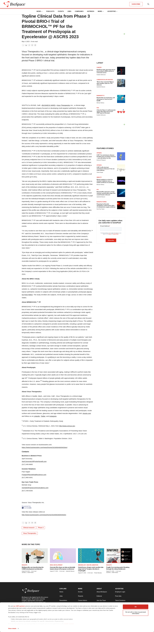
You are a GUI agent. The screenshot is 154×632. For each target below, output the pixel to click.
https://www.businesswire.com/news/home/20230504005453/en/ (44, 447)
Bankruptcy (101, 95)
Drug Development (56, 565)
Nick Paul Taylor (100, 209)
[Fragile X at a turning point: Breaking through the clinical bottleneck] (119, 555)
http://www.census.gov (67, 426)
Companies (79, 11)
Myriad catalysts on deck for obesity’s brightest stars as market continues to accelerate (105, 181)
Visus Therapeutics (63, 105)
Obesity (99, 177)
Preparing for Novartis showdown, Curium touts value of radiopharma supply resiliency (106, 205)
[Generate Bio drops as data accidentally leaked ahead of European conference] (63, 555)
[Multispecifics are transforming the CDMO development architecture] (35, 555)
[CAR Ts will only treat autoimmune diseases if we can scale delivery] (121, 168)
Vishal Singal (100, 172)
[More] (42, 11)
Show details (12, 628)
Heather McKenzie (101, 74)
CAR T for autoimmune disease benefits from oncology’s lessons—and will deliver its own (106, 156)
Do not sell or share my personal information (135, 612)
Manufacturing (102, 201)
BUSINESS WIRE (48, 105)
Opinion (99, 153)
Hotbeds (90, 11)
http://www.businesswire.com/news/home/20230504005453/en (44, 515)
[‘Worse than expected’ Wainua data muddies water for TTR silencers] (121, 83)
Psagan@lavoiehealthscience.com (34, 475)
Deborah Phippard (101, 160)
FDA (98, 107)
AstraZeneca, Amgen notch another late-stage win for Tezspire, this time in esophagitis (91, 569)
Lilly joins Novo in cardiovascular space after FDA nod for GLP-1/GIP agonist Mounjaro (106, 111)
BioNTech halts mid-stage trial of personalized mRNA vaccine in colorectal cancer (106, 71)
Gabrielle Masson (101, 87)
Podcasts (50, 11)
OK (136, 607)
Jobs (69, 11)
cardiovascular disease (105, 79)
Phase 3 (40, 527)
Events (61, 11)
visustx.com (87, 413)
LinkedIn (37, 416)
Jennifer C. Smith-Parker (28, 572)
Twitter (43, 416)
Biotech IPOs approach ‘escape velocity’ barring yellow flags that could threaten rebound (106, 193)
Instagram (53, 416)
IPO (98, 189)
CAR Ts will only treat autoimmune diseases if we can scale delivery (106, 169)
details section (69, 624)
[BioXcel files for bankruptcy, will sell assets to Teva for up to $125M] (121, 99)
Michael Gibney (100, 102)
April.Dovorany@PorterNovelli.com (34, 461)
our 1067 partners (19, 606)
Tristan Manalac (98, 573)
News (39, 11)
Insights (24, 565)
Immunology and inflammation (88, 565)
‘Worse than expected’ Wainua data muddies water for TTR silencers (105, 83)
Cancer (99, 67)
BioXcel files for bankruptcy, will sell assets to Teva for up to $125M (106, 99)
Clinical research (28, 527)
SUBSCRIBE (136, 4)
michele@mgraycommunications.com (35, 488)
